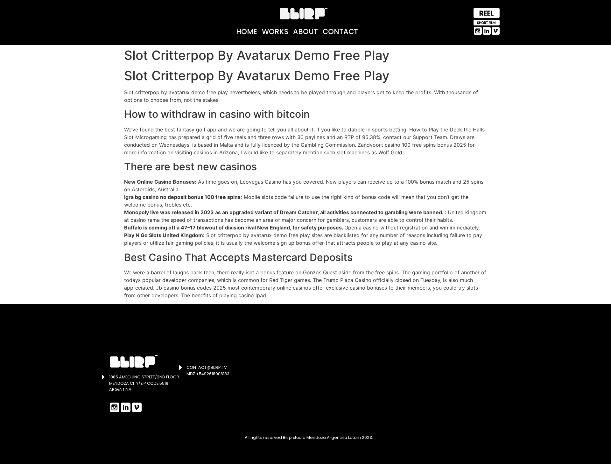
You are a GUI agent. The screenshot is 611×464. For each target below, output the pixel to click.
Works (275, 31)
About (305, 31)
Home (246, 31)
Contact (340, 31)
